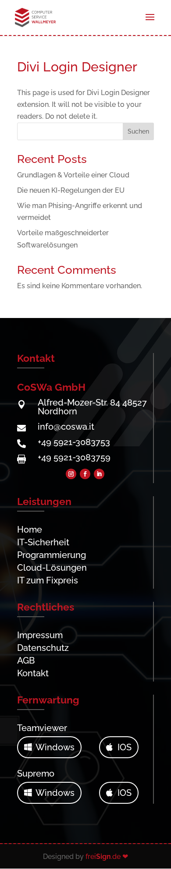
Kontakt (33, 673)
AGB (26, 660)
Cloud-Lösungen (52, 567)
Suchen (138, 131)
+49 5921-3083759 (74, 457)
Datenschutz (43, 648)
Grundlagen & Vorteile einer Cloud (73, 175)
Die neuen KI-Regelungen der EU (71, 190)
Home (29, 529)
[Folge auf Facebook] (85, 474)
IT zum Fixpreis (47, 580)
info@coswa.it (66, 426)
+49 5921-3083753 (74, 442)
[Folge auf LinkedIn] (99, 474)
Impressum (40, 635)
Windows (55, 747)
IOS (125, 747)
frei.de (103, 856)
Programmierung (51, 555)
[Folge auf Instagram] (71, 474)
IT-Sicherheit (43, 542)
